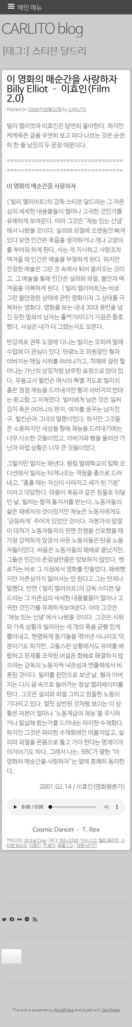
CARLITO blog (42, 29)
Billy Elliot (69, 840)
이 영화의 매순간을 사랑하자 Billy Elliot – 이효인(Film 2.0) (62, 89)
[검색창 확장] (11, 956)
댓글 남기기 (87, 845)
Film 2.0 (88, 840)
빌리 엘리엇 (109, 840)
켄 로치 (49, 845)
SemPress (111, 1010)
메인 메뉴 (30, 8)
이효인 (35, 845)
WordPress (64, 1010)
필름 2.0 (65, 845)
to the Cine (35, 840)
